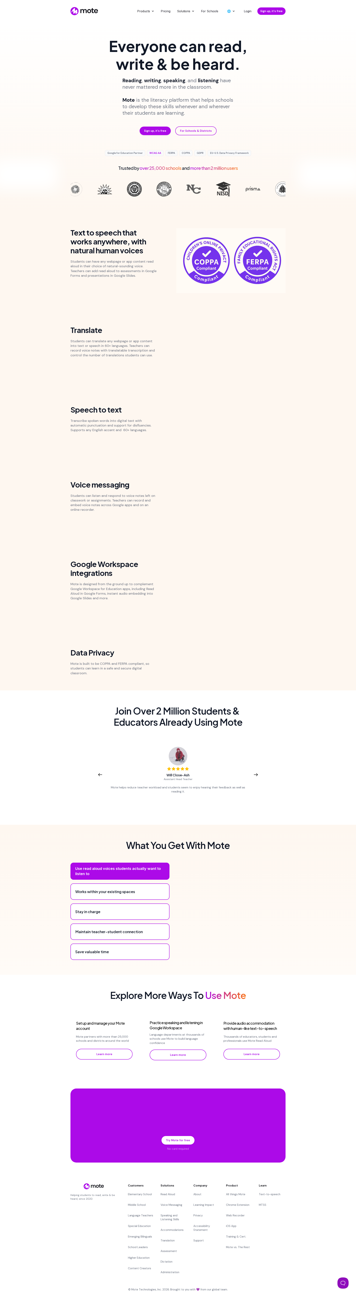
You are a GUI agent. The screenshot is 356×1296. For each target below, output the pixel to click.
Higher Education (139, 1258)
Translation (168, 1240)
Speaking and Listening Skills (170, 1217)
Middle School (137, 1205)
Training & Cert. (236, 1236)
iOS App (231, 1226)
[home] (84, 11)
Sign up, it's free (271, 11)
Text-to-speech (269, 1194)
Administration (170, 1272)
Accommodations (172, 1230)
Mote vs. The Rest (238, 1247)
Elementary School (140, 1194)
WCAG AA (155, 153)
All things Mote (235, 1194)
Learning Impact (203, 1205)
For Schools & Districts (196, 131)
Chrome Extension (237, 1205)
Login (247, 11)
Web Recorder (235, 1215)
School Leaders (138, 1247)
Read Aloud (168, 1194)
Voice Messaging (171, 1205)
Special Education (139, 1226)
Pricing (165, 11)
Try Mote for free (178, 1140)
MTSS (262, 1205)
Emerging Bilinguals (140, 1236)
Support (198, 1240)
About (197, 1194)
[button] (145, 11)
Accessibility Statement (201, 1228)
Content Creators (139, 1268)
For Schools (209, 11)
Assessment (169, 1251)
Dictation (166, 1262)
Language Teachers (140, 1215)
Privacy (198, 1215)
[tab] (119, 871)
